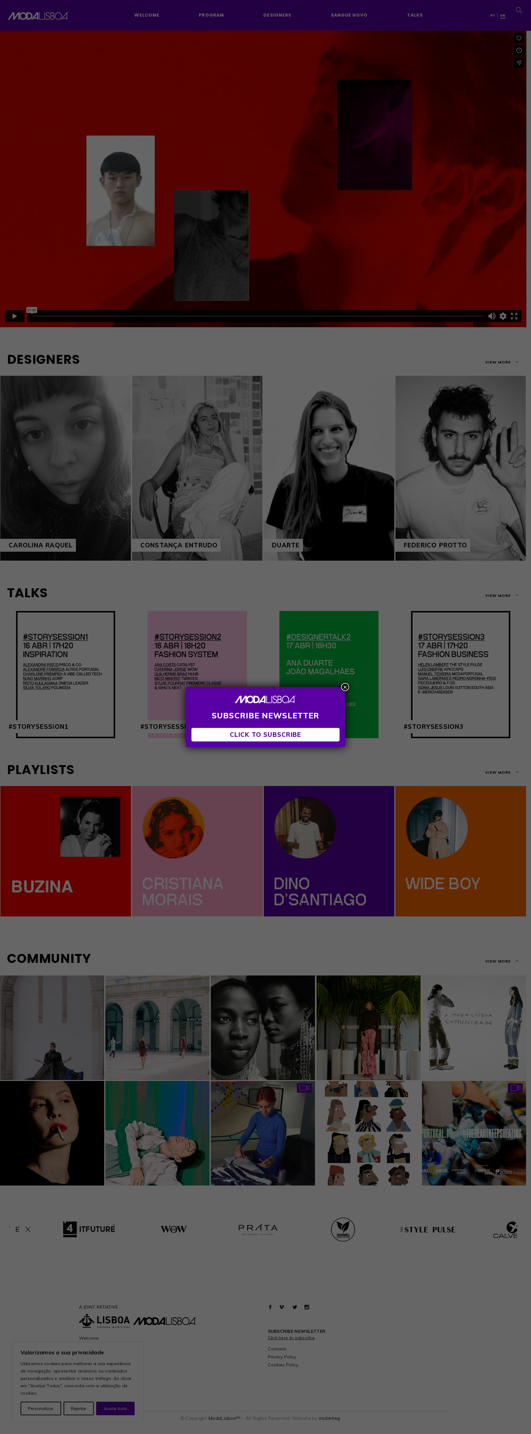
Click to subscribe (265, 734)
